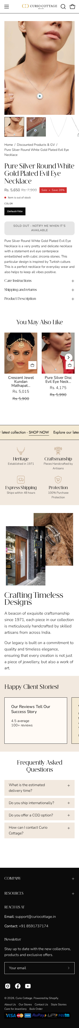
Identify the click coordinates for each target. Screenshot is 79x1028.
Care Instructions (18, 281)
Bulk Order (36, 1009)
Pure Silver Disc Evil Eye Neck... (58, 379)
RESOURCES (13, 893)
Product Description (20, 299)
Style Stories (58, 1004)
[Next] (68, 357)
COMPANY (12, 878)
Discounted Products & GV (36, 144)
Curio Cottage (24, 998)
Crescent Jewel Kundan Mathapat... (21, 381)
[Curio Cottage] (39, 7)
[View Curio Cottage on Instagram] (7, 986)
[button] (63, 7)
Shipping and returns (20, 290)
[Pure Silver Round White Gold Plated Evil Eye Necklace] (14, 127)
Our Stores (25, 1004)
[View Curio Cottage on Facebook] (17, 986)
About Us (10, 1004)
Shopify (53, 998)
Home (8, 144)
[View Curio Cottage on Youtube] (28, 986)
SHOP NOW (47, 432)
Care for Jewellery (15, 1009)
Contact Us (41, 1004)
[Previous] (10, 357)
